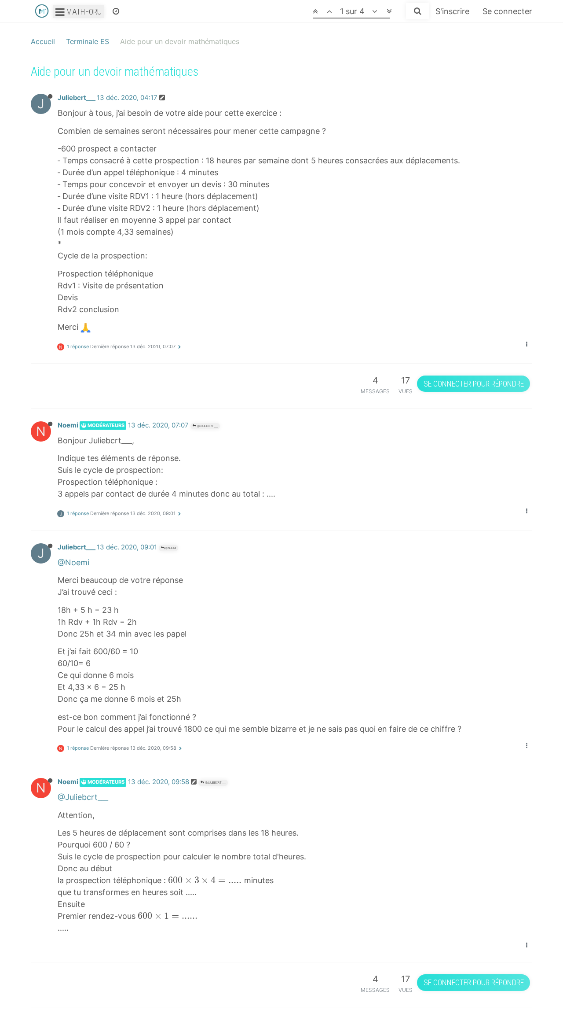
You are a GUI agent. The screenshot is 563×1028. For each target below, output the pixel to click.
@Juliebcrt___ (207, 426)
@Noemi (170, 548)
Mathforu (83, 11)
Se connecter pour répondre (474, 383)
